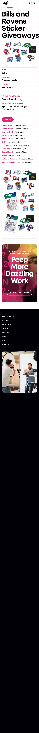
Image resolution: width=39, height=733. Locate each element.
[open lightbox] (19, 180)
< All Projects (9, 7)
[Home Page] (5, 3)
